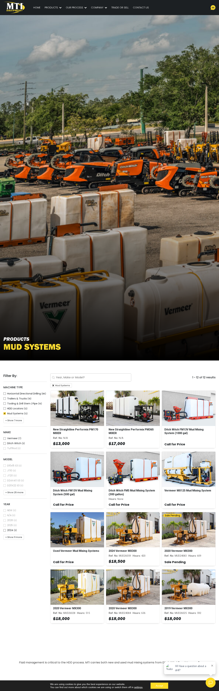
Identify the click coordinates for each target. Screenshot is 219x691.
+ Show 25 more (14, 492)
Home (36, 7)
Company (97, 7)
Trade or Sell (120, 7)
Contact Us (141, 7)
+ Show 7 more (13, 420)
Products (51, 7)
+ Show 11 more (13, 537)
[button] (25, 393)
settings (138, 687)
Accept (159, 685)
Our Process (74, 7)
